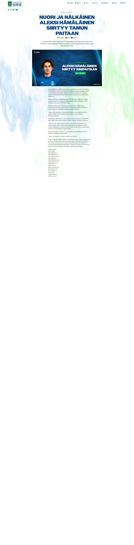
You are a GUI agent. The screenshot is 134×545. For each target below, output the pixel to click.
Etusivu (63, 12)
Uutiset (69, 12)
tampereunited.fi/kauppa (76, 146)
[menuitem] (70, 3)
